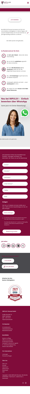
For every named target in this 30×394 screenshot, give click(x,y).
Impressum (5, 367)
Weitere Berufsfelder (7, 346)
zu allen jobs (8, 260)
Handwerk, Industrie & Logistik (10, 343)
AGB (3, 372)
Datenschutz (5, 368)
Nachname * (7, 177)
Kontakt (4, 365)
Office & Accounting (7, 340)
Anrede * (6, 164)
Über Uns (4, 363)
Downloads (5, 370)
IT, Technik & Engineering (8, 345)
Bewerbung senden (11, 231)
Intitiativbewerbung (7, 329)
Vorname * (7, 171)
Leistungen (5, 354)
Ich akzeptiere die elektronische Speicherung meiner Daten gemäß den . (15, 218)
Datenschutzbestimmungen (18, 219)
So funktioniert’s (6, 327)
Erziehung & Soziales (7, 341)
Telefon (6, 190)
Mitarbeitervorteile (7, 330)
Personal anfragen (7, 356)
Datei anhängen (8, 213)
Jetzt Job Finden (10, 266)
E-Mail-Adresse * (8, 183)
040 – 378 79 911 (6, 318)
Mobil (5, 196)
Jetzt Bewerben (15, 19)
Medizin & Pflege (6, 338)
